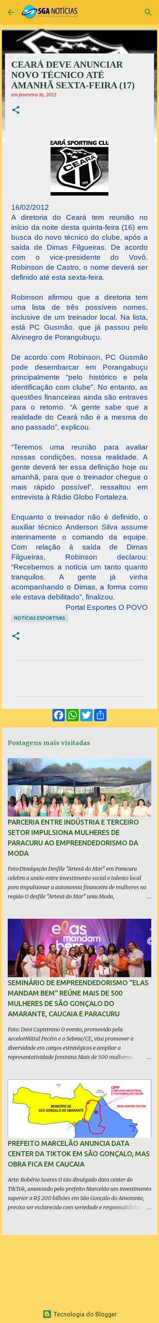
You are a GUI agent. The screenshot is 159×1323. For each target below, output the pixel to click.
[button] (15, 110)
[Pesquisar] (148, 12)
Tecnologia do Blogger (84, 1314)
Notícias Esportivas (39, 618)
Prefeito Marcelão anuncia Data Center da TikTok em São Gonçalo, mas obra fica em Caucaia (79, 1153)
